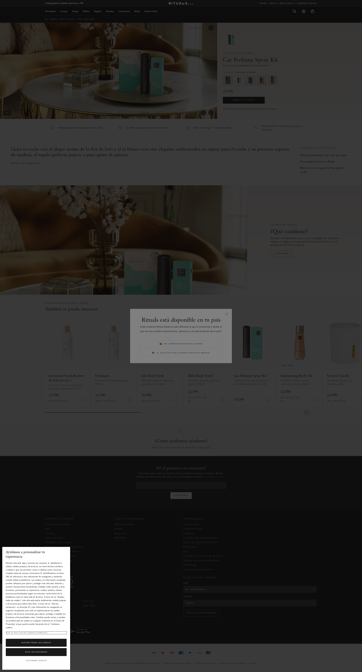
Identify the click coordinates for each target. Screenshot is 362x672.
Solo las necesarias (36, 652)
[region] (36, 608)
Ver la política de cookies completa (27, 633)
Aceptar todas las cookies (36, 643)
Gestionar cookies (36, 661)
